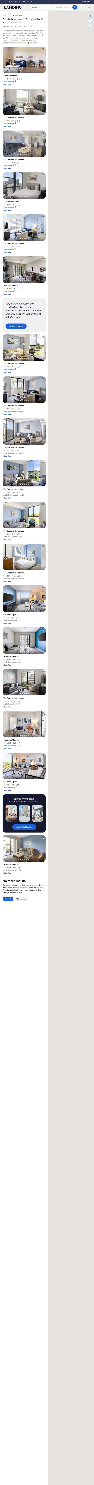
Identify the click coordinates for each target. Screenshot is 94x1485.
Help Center (86, 2)
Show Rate (7, 85)
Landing (5, 16)
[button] (62, 7)
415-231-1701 (15, 2)
